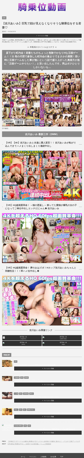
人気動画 (43, 456)
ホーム (23, 456)
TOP (61, 456)
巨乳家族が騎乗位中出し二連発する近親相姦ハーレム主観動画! (29, 444)
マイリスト (32, 456)
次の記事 (53, 456)
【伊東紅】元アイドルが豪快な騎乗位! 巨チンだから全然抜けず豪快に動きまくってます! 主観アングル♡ (44, 441)
